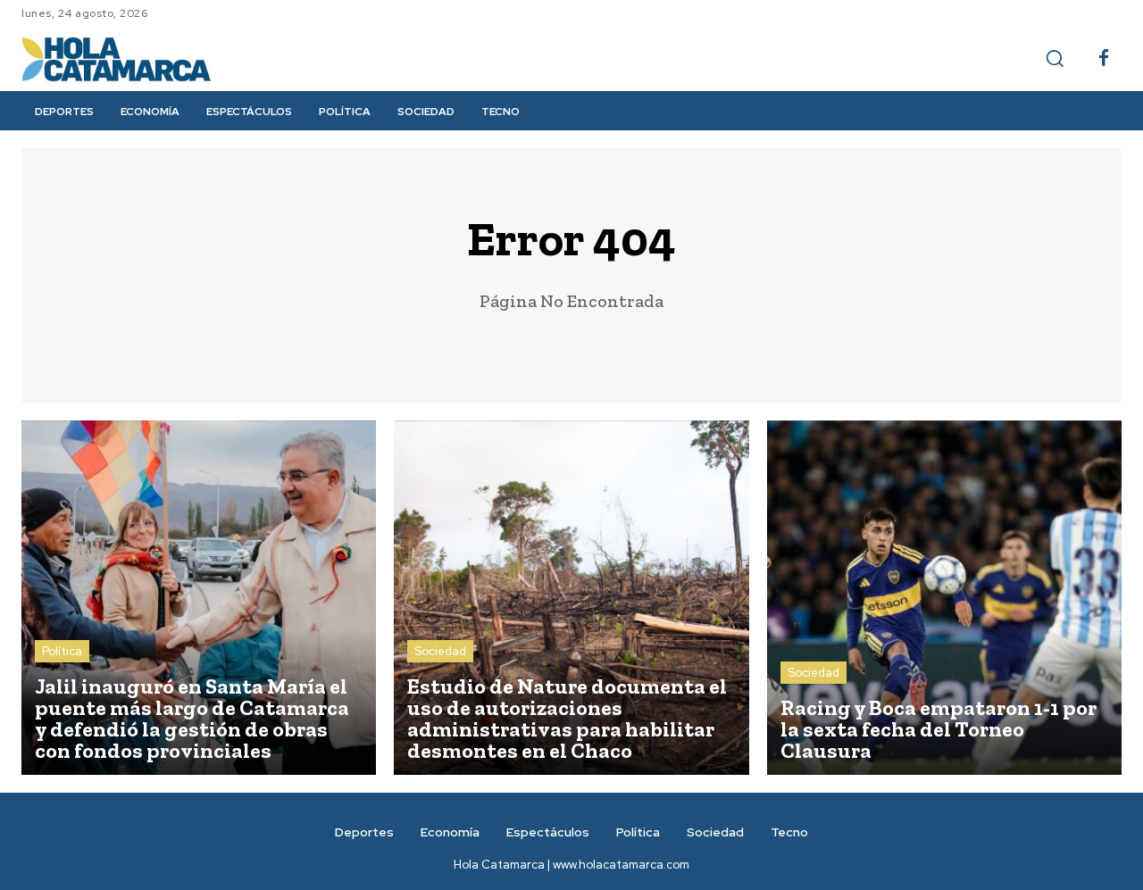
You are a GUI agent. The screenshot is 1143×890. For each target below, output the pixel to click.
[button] (1054, 58)
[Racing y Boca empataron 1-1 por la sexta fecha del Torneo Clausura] (944, 597)
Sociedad (440, 651)
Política (62, 651)
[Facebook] (1104, 59)
